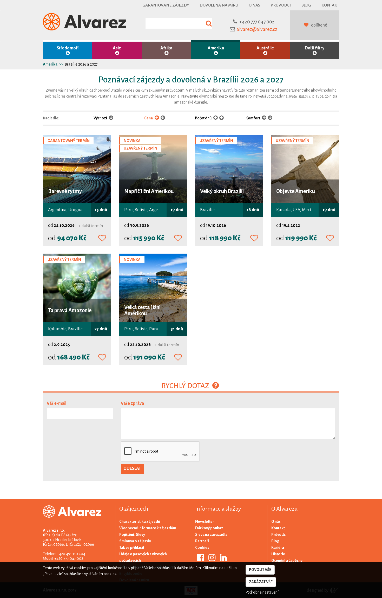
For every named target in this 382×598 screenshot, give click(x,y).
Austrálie (265, 48)
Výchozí (101, 118)
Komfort (253, 118)
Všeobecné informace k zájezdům (147, 528)
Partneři (202, 541)
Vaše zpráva (132, 403)
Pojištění (126, 534)
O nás (254, 5)
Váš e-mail (56, 403)
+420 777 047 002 (256, 21)
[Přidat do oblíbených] (102, 238)
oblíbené (319, 25)
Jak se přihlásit (131, 547)
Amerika (216, 48)
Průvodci (281, 5)
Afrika (166, 48)
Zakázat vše (261, 582)
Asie (117, 48)
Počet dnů (203, 118)
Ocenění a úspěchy (286, 560)
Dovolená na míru (219, 5)
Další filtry (314, 48)
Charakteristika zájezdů (139, 521)
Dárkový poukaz (209, 528)
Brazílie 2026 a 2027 (81, 64)
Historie (278, 554)
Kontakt (330, 5)
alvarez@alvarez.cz (256, 29)
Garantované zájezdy (165, 5)
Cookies (202, 547)
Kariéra (277, 547)
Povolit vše (260, 570)
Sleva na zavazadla (211, 534)
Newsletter (204, 521)
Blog (306, 5)
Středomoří (67, 48)
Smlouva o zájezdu (135, 541)
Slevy (140, 534)
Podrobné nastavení (262, 592)
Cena (148, 118)
